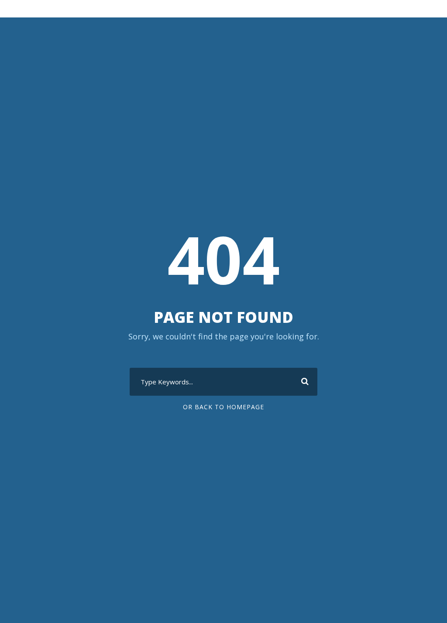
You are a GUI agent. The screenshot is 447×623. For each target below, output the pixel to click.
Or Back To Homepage (223, 407)
